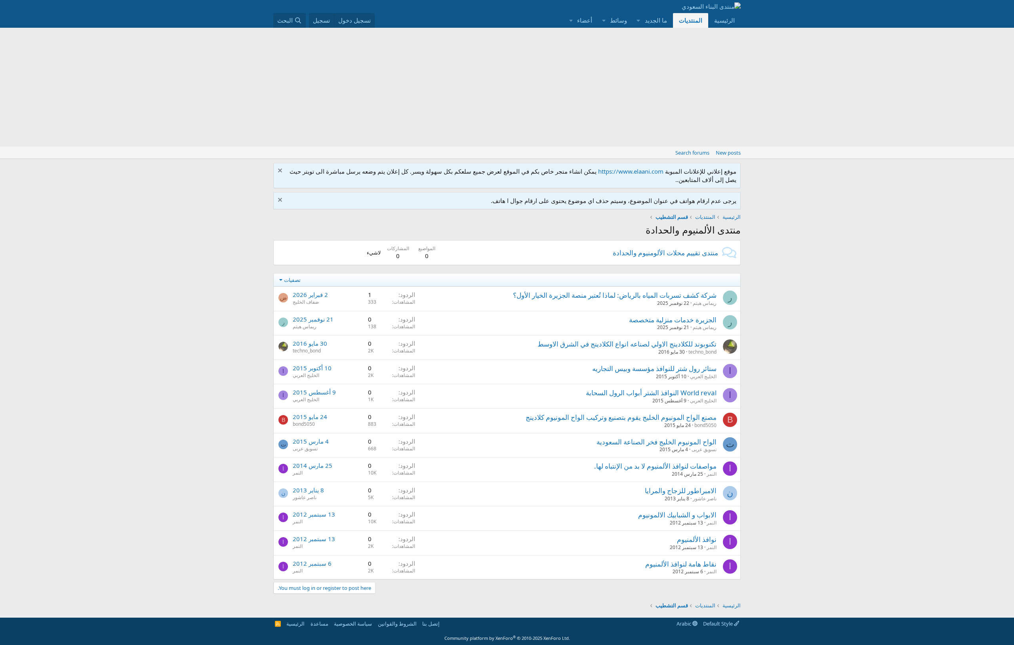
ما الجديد (656, 20)
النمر (712, 474)
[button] (638, 20)
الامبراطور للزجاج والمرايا (681, 490)
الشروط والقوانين (397, 623)
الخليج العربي (703, 376)
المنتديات (690, 20)
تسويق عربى (704, 449)
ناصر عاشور (705, 498)
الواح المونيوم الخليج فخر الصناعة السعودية (657, 441)
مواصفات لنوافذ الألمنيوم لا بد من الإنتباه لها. (655, 466)
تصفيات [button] (292, 279)
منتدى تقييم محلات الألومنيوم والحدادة (665, 252)
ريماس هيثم (705, 303)
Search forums (692, 152)
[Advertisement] (507, 87)
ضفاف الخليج (306, 302)
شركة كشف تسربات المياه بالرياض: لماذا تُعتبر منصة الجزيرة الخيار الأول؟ (615, 295)
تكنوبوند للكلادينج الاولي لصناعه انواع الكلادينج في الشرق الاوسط (627, 343)
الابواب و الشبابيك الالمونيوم (677, 514)
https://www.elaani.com (630, 171)
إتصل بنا (431, 623)
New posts (728, 152)
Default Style (718, 623)
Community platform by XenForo (507, 638)
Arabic (684, 623)
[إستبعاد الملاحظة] (281, 171)
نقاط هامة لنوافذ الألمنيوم (681, 563)
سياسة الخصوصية (353, 623)
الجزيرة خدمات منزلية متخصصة (673, 319)
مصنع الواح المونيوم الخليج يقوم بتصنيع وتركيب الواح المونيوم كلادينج (621, 417)
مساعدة (319, 623)
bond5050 (705, 425)
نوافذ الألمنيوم (697, 539)
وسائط (618, 20)
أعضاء (584, 20)
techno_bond (702, 351)
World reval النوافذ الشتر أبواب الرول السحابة (651, 392)
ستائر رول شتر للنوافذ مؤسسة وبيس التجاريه (654, 368)
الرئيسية (724, 20)
